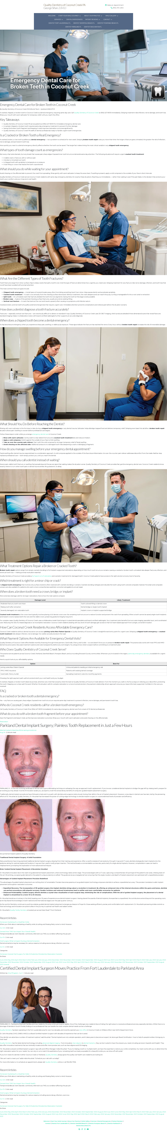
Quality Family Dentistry (18, 910)
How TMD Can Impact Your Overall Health (20, 931)
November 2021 (131, 962)
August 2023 (102, 960)
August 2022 (50, 962)
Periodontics (42, 954)
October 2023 (80, 960)
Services (57, 19)
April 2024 (18, 960)
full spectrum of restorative (41, 576)
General (3, 931)
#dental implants (6, 730)
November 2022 (17, 962)
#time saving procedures (27, 730)
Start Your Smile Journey (68, 16)
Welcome (52, 16)
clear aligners (77, 1043)
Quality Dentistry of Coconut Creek (86, 113)
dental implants (89, 1043)
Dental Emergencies (74, 19)
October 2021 (142, 962)
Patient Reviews (91, 19)
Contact (106, 19)
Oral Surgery (4, 941)
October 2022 (28, 962)
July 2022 (59, 962)
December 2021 (120, 962)
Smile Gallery (111, 16)
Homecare (4, 922)
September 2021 (153, 962)
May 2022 (74, 962)
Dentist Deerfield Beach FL (84, 23)
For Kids (26, 954)
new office (83, 1030)
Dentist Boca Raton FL (93, 27)
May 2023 (125, 960)
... (72, 924)
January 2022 (109, 962)
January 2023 (161, 960)
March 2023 (141, 960)
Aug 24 (2, 732)
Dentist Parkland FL (73, 27)
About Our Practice (92, 16)
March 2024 (26, 960)
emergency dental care (40, 434)
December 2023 (58, 960)
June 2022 (66, 962)
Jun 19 (2, 937)
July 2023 (110, 960)
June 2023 (118, 960)
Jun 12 (2, 947)
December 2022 (6, 962)
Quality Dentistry (6, 1030)
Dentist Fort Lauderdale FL (60, 23)
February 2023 (151, 960)
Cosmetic (59, 954)
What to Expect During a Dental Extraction (24, 941)
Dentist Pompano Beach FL (107, 23)
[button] (117, 8)
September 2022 (40, 962)
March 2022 (89, 962)
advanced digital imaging (51, 1043)
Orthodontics (33, 954)
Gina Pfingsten (13, 973)
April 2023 (133, 960)
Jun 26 (2, 928)
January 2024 (47, 960)
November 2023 (69, 960)
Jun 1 (21, 973)
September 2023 (92, 960)
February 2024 (36, 960)
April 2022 (81, 962)
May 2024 (11, 960)
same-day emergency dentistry (139, 653)
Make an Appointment (115, 5)
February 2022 (99, 962)
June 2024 (4, 960)
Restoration (4, 721)
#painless (15, 730)
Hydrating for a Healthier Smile (18, 922)
